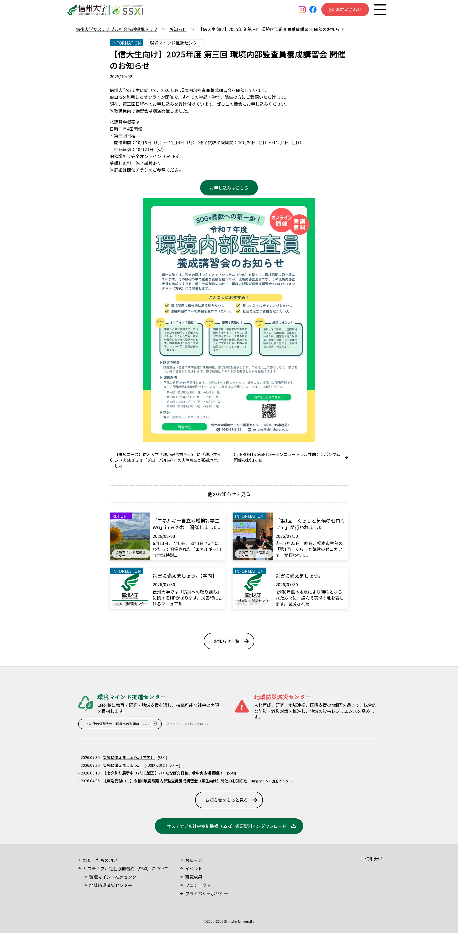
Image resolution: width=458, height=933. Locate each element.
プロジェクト (198, 885)
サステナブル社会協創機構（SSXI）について (125, 868)
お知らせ (193, 860)
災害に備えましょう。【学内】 (129, 757)
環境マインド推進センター (115, 877)
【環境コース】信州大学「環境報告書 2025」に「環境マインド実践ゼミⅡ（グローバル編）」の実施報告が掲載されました (168, 459)
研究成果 (193, 877)
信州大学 (373, 859)
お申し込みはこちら (229, 188)
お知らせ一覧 (226, 641)
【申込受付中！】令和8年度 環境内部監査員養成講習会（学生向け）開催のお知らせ (175, 781)
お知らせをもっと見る (226, 800)
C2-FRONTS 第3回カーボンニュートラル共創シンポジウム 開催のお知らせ (287, 457)
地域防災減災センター (110, 885)
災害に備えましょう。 (122, 765)
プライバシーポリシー (206, 893)
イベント (193, 868)
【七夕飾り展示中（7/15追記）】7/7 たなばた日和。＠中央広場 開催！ (163, 773)
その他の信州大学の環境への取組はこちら (117, 723)
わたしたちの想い (100, 860)
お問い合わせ (349, 9)
